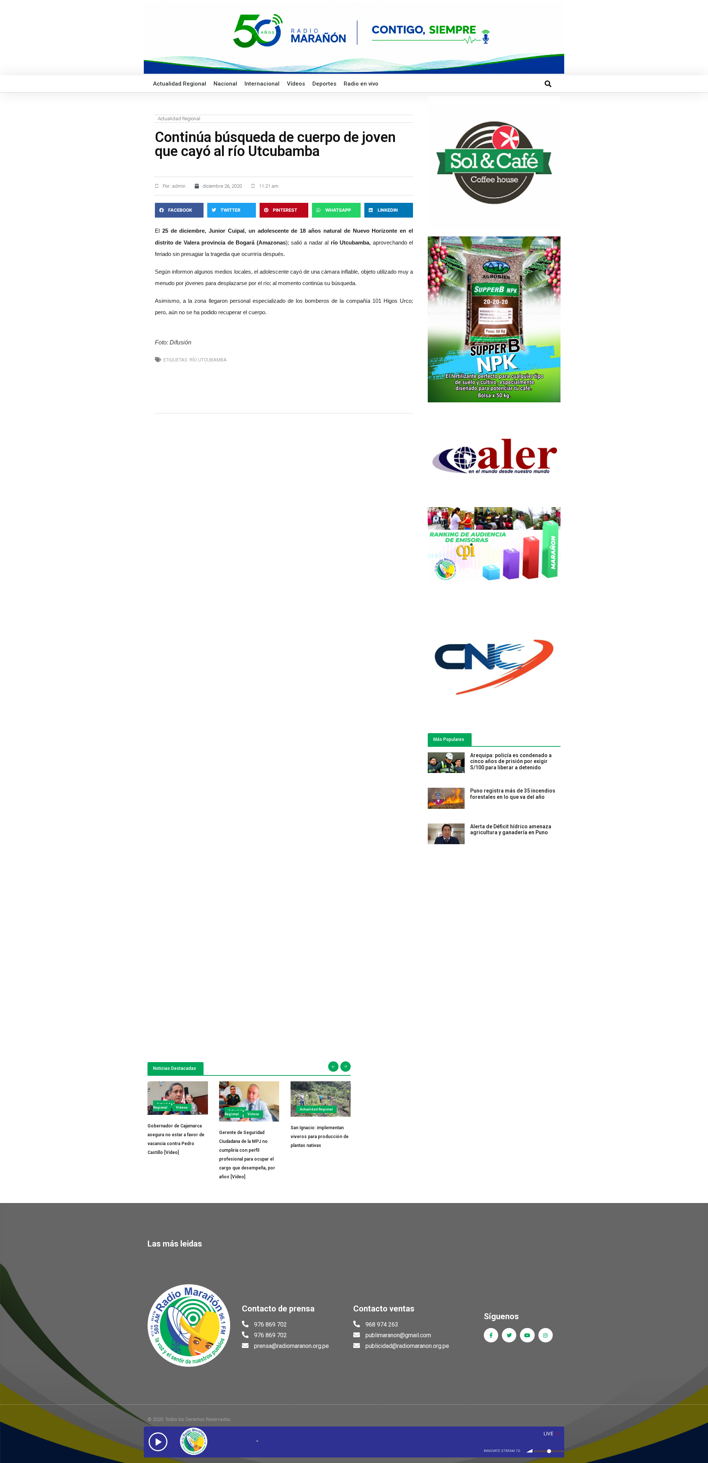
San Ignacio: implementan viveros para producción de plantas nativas (319, 1136)
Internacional (262, 83)
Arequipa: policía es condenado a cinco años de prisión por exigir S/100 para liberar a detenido (511, 761)
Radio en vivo (361, 83)
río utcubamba (208, 360)
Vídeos (296, 83)
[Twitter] (509, 1335)
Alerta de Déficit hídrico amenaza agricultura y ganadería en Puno (510, 830)
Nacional (225, 83)
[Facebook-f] (491, 1335)
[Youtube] (527, 1335)
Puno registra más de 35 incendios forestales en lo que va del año (512, 794)
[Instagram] (545, 1335)
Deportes (324, 83)
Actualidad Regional (179, 83)
